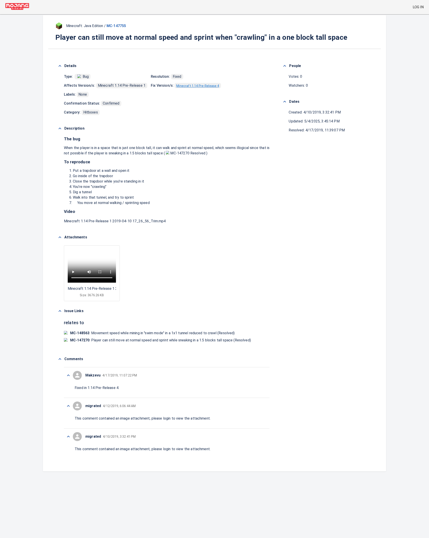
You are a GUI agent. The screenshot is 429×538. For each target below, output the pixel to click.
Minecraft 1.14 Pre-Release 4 (197, 86)
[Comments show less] (59, 359)
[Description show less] (59, 128)
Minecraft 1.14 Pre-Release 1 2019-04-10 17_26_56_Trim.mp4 (115, 221)
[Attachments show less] (59, 237)
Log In (418, 7)
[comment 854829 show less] (68, 436)
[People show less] (284, 65)
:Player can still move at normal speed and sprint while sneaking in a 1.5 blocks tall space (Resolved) (160, 340)
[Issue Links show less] (59, 311)
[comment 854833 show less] (68, 375)
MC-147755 (116, 26)
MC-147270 (179, 153)
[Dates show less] (284, 101)
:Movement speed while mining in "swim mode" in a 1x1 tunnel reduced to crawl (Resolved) (152, 333)
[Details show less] (59, 65)
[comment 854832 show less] (68, 405)
